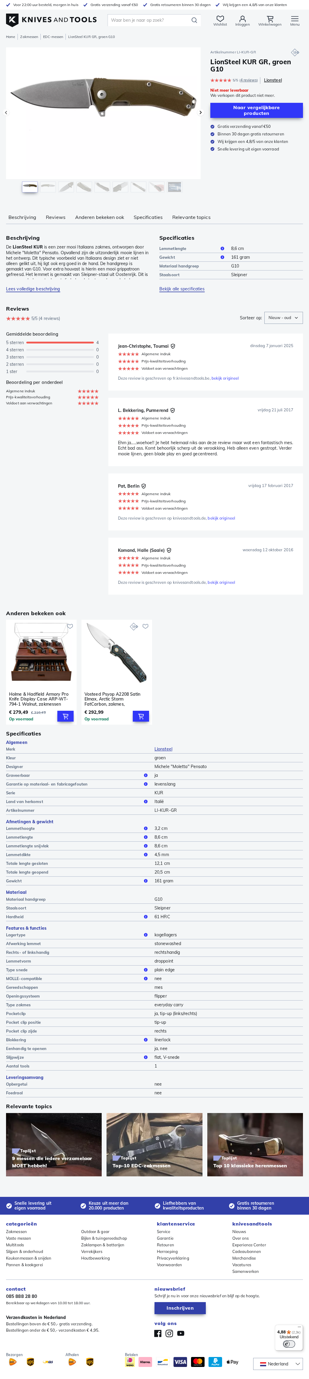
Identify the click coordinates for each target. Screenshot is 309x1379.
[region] (103, 123)
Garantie (165, 1238)
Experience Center (249, 1244)
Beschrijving (22, 217)
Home (10, 37)
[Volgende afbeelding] (201, 112)
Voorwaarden (169, 1264)
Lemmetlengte (172, 248)
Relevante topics (191, 217)
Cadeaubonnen (246, 1251)
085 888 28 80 (21, 1296)
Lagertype (15, 934)
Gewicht (167, 257)
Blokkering (16, 1039)
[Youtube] (180, 1333)
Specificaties (148, 217)
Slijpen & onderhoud (24, 1251)
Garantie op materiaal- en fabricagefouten (47, 784)
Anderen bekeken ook (99, 217)
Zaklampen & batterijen (103, 1244)
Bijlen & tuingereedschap (104, 1238)
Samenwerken (245, 1271)
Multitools (15, 1244)
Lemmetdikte (18, 854)
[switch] (289, 1344)
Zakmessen (29, 37)
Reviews (55, 217)
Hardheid (15, 916)
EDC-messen (53, 37)
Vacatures (241, 1264)
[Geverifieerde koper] (173, 346)
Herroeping (167, 1251)
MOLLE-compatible (24, 978)
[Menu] (299, 1328)
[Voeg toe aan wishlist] (70, 626)
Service (163, 1231)
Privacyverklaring (173, 1258)
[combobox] (283, 318)
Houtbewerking (95, 1258)
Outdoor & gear (95, 1231)
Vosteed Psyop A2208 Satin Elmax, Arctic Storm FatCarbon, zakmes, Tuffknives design (112, 699)
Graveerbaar (18, 775)
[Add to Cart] (65, 716)
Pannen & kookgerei (24, 1264)
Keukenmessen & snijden (28, 1258)
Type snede (16, 969)
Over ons (240, 1238)
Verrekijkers (92, 1251)
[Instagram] (169, 1333)
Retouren (165, 1244)
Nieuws (239, 1231)
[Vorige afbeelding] (6, 112)
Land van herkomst (24, 801)
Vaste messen (18, 1238)
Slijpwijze (15, 1057)
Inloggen (242, 24)
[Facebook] (158, 1333)
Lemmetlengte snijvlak (27, 845)
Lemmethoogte (20, 828)
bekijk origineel (225, 378)
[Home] (51, 18)
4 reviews (249, 80)
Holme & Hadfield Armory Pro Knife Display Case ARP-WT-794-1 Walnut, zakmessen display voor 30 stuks (38, 699)
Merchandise (244, 1258)
